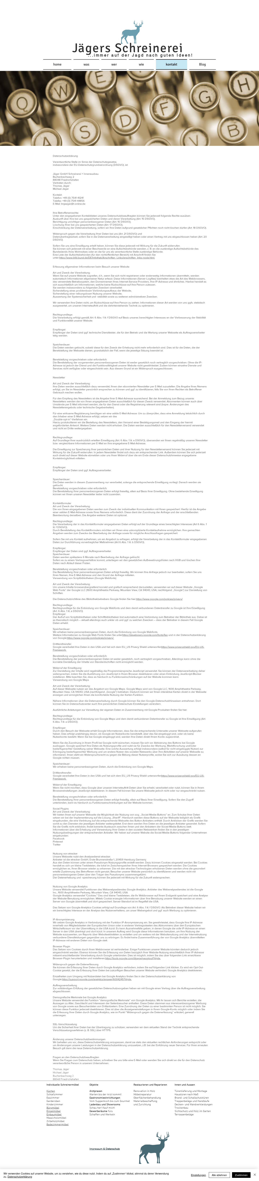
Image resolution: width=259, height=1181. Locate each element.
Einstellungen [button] (198, 1175)
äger (91, 48)
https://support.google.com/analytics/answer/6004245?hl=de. (97, 979)
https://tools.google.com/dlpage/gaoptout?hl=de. (133, 958)
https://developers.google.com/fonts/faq (145, 634)
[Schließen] (255, 1175)
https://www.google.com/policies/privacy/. (90, 637)
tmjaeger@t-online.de (73, 203)
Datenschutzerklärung (20, 1176)
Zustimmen (241, 1175)
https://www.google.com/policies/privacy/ (159, 598)
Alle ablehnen (219, 1175)
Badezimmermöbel (58, 1124)
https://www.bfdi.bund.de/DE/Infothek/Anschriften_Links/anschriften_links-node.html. (107, 257)
